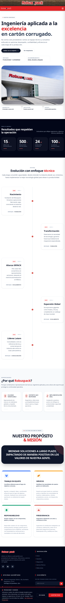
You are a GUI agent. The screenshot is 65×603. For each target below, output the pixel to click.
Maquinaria (39, 562)
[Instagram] (12, 566)
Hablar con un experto (10, 50)
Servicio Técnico (40, 565)
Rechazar (42, 595)
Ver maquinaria (28, 50)
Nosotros (38, 559)
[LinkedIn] (7, 566)
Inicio (38, 556)
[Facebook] (3, 566)
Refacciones (39, 568)
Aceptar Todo (55, 595)
